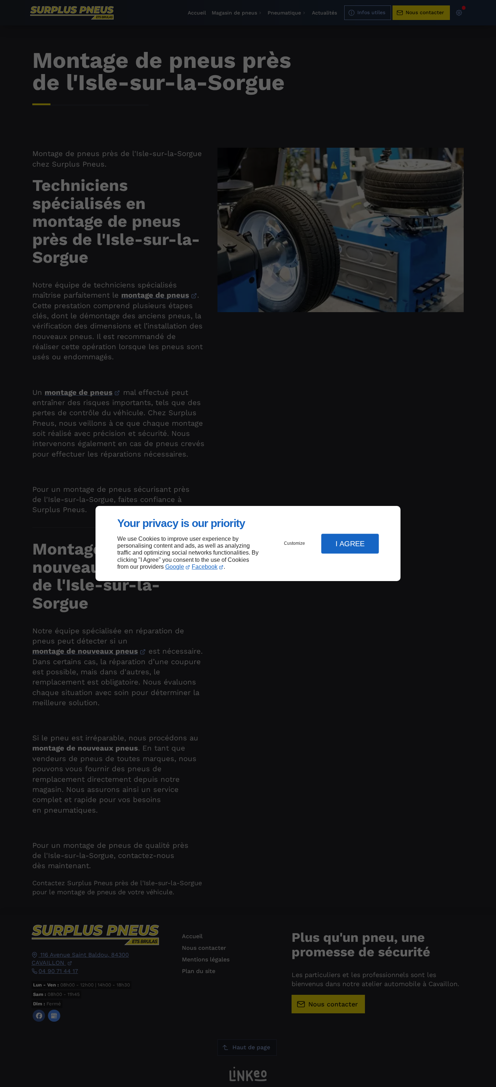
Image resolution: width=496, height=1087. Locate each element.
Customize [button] (294, 543)
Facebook (204, 567)
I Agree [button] (350, 544)
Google (174, 567)
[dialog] (248, 543)
